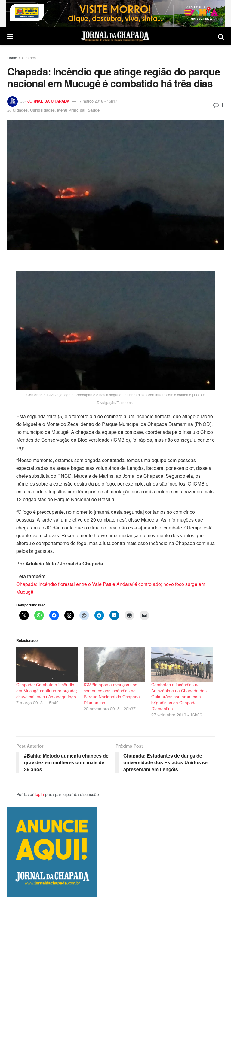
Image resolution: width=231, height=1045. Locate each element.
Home (12, 57)
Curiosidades (42, 110)
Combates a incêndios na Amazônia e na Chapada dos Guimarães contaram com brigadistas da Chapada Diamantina (179, 697)
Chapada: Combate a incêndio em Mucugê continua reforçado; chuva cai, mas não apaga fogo (46, 691)
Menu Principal (71, 110)
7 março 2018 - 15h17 (98, 101)
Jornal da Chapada (48, 101)
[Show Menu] (10, 36)
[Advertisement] (115, 971)
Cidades (29, 57)
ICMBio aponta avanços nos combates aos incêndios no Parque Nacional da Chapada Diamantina (112, 694)
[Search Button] (221, 36)
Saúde (94, 110)
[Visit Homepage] (115, 36)
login (39, 794)
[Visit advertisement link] (115, 13)
